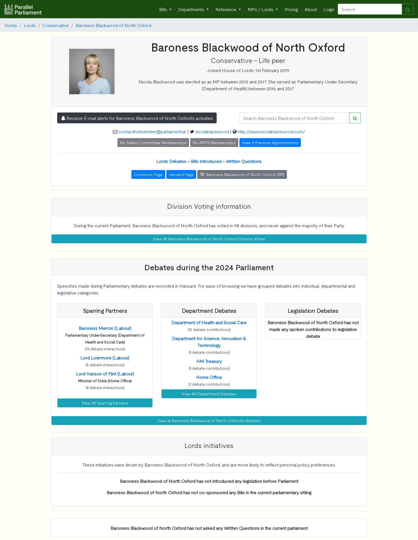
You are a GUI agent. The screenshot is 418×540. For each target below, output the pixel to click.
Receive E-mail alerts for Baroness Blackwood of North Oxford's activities (139, 118)
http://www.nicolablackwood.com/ (271, 131)
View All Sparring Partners (105, 403)
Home (11, 25)
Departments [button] (191, 9)
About (311, 9)
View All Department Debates (209, 393)
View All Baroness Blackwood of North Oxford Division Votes (209, 239)
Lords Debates (171, 161)
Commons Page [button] (148, 174)
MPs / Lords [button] (261, 9)
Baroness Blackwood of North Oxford (113, 25)
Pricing (291, 9)
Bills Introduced (206, 161)
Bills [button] (163, 9)
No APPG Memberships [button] (214, 142)
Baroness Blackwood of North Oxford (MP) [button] (244, 174)
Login (329, 9)
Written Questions (244, 161)
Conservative (55, 25)
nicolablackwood (212, 131)
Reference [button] (226, 9)
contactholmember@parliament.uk (152, 131)
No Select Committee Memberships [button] (153, 142)
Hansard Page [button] (181, 174)
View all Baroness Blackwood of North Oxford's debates (209, 420)
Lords (30, 25)
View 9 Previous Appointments (270, 142)
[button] (105, 328)
